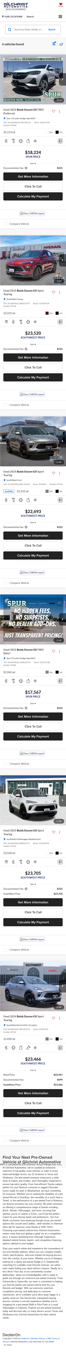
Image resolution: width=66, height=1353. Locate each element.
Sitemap (34, 1338)
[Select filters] (54, 44)
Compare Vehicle (19, 223)
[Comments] (60, 141)
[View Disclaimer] (36, 141)
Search (51, 29)
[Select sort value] (60, 44)
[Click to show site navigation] (60, 16)
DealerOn (25, 1338)
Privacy (42, 1338)
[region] (33, 168)
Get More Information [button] (33, 176)
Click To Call (33, 186)
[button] (62, 79)
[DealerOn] (12, 1334)
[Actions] (59, 111)
